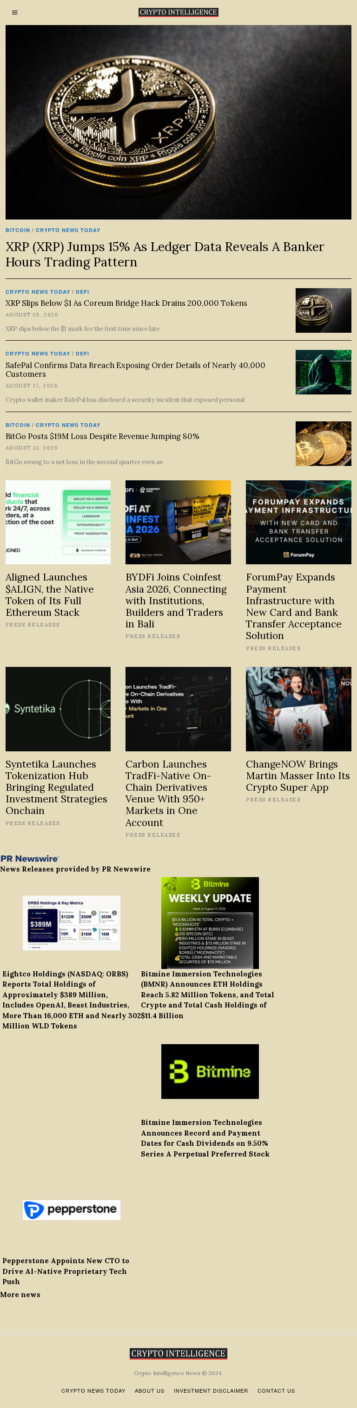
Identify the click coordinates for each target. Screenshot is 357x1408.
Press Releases (33, 624)
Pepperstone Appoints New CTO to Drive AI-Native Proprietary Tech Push (65, 1271)
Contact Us (276, 1390)
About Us (150, 1390)
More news (20, 1294)
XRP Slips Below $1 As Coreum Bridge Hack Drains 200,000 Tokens (126, 303)
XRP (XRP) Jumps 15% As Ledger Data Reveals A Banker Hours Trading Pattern (165, 254)
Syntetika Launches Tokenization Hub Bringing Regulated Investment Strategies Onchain (56, 787)
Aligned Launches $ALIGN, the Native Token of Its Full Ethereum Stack (50, 595)
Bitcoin (18, 229)
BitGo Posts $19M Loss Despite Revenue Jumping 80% (102, 436)
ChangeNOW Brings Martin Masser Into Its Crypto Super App (298, 776)
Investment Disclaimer (211, 1390)
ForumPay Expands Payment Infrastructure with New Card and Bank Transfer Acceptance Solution (294, 606)
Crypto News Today (68, 229)
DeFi (82, 291)
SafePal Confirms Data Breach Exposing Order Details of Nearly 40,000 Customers (135, 370)
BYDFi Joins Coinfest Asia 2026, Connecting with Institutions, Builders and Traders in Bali (176, 600)
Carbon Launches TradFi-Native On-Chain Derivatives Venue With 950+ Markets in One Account (168, 793)
